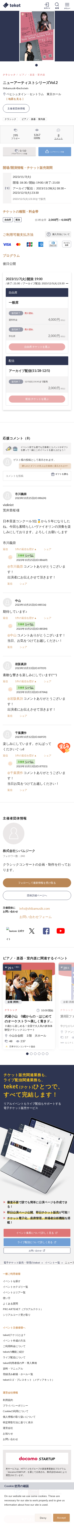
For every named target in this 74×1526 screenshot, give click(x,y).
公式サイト (15, 932)
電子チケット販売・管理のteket (22, 1262)
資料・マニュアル (13, 1368)
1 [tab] (36, 65)
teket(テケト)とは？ (14, 1334)
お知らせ (8, 1433)
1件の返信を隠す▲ (26, 549)
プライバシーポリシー (15, 1405)
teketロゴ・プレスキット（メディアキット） (28, 1379)
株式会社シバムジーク (19, 851)
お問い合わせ (10, 1439)
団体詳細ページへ (37, 895)
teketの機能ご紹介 (13, 1351)
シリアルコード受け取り (17, 1314)
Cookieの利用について (15, 1411)
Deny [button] (43, 1517)
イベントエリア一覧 (14, 1292)
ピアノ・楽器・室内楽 (32, 74)
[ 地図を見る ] (15, 98)
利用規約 (8, 1399)
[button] (27, 1053)
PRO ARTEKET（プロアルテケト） (23, 1309)
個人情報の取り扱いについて (19, 1416)
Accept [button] (61, 1517)
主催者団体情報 (16, 108)
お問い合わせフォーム (35, 917)
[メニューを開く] (67, 5)
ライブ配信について (14, 1357)
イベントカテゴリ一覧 (15, 1286)
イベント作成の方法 (14, 1340)
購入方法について (61, 234)
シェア (47, 549)
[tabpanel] (37, 36)
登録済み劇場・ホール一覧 (18, 1374)
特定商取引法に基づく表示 (18, 1422)
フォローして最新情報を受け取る (37, 882)
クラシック (9, 74)
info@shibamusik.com (34, 908)
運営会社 (8, 1427)
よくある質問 (10, 1303)
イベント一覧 (52, 1262)
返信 (5, 549)
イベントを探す (11, 1281)
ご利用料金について (14, 1346)
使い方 (6, 1297)
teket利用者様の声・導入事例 (20, 1362)
